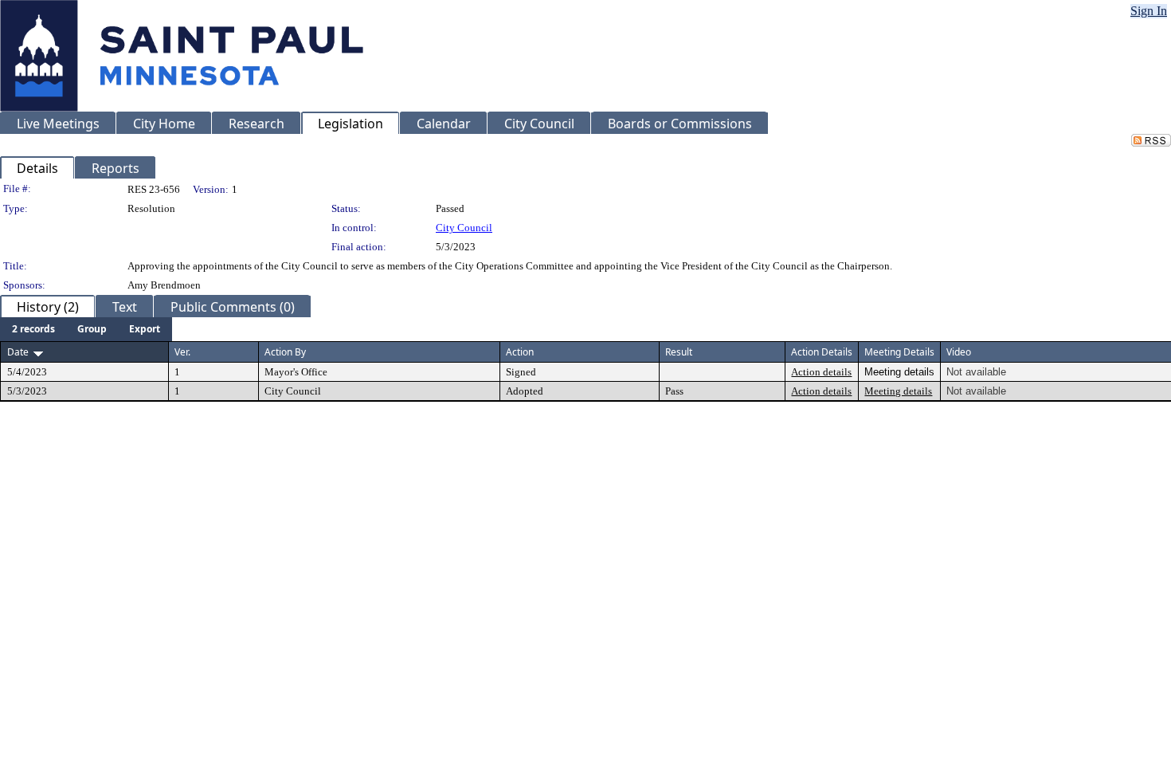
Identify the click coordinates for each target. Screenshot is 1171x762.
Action (520, 352)
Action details (821, 372)
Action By (285, 352)
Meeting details (898, 391)
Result (678, 352)
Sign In (1148, 11)
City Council (464, 228)
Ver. (182, 352)
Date (18, 352)
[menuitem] (33, 329)
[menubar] (86, 329)
